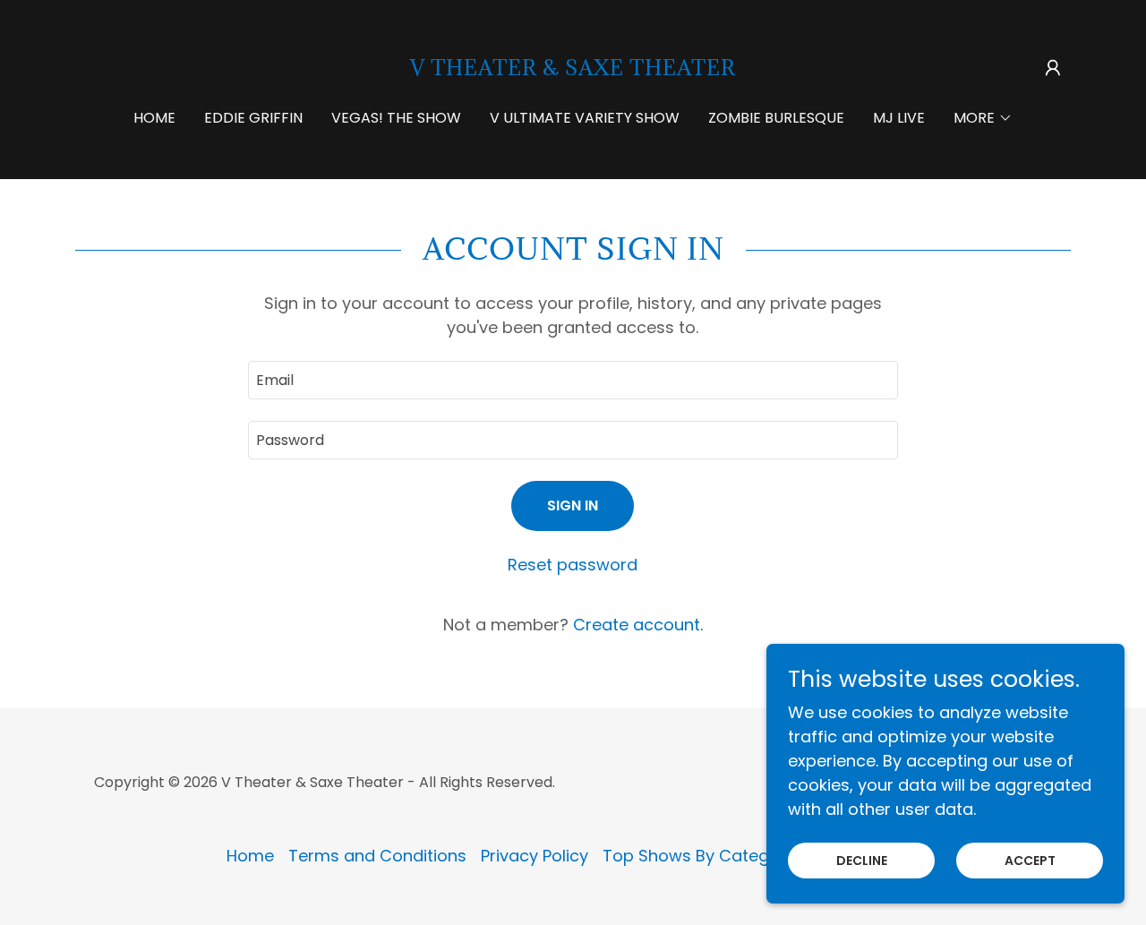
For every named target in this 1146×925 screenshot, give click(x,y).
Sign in (572, 505)
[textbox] (572, 380)
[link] (573, 69)
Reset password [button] (572, 564)
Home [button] (250, 855)
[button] (1053, 68)
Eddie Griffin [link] (253, 117)
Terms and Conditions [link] (377, 855)
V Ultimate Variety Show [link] (585, 117)
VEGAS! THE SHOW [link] (396, 117)
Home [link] (154, 117)
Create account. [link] (638, 624)
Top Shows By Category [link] (699, 855)
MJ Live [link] (899, 117)
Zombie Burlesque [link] (776, 117)
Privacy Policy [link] (534, 855)
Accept (1030, 860)
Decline (861, 860)
